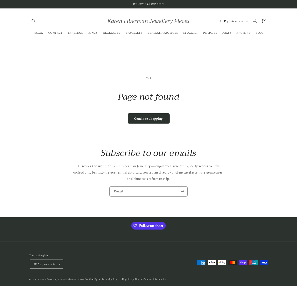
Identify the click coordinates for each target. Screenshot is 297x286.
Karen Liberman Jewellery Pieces (56, 279)
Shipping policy (130, 279)
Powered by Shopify (86, 279)
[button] (33, 21)
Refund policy (109, 279)
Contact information (154, 279)
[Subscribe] (182, 191)
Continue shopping (148, 118)
